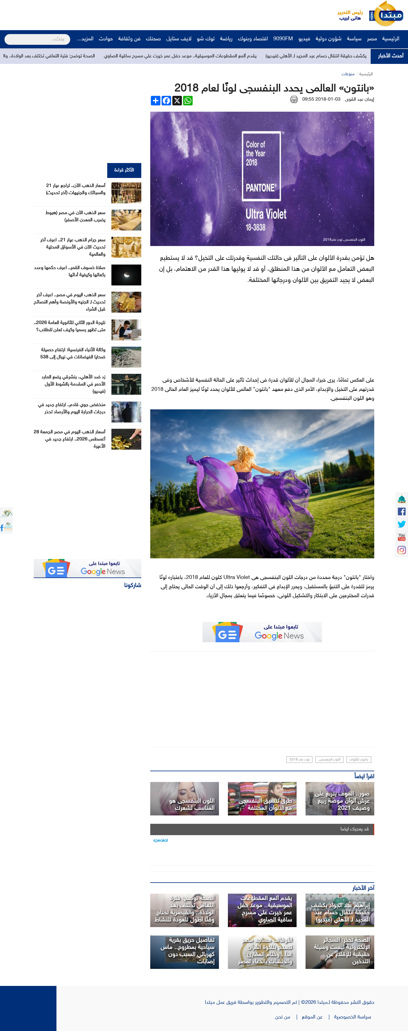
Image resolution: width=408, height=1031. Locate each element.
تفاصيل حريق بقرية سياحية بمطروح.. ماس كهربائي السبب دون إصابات (187, 951)
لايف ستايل (178, 39)
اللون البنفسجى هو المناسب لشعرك (191, 805)
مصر (372, 39)
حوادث (106, 39)
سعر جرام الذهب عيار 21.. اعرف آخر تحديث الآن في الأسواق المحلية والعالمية (72, 247)
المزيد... (85, 39)
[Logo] (347, 13)
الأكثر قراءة (124, 170)
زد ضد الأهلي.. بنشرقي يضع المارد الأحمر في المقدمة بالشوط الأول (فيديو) (73, 384)
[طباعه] (294, 99)
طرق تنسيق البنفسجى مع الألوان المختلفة (265, 805)
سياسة (354, 39)
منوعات (348, 74)
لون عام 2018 (299, 759)
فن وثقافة (129, 39)
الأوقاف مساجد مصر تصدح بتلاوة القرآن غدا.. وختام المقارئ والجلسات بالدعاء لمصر (265, 951)
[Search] (7, 35)
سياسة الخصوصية (354, 1017)
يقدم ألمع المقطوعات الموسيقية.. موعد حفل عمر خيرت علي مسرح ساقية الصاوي (229, 56)
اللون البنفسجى (329, 759)
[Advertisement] (112, 13)
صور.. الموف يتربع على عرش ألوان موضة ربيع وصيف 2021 (342, 801)
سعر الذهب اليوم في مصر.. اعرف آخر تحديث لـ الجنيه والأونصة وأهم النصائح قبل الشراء (69, 302)
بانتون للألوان (358, 759)
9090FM (283, 39)
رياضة (226, 39)
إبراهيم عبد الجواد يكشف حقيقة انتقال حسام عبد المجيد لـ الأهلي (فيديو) (340, 913)
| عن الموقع (318, 1017)
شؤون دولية (329, 39)
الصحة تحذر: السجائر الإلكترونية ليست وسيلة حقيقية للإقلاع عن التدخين (342, 951)
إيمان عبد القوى (359, 99)
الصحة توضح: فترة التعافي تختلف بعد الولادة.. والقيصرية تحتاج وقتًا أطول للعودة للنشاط (184, 909)
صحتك (153, 39)
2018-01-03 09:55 (321, 99)
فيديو (304, 39)
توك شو (206, 39)
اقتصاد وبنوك (253, 39)
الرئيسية (391, 39)
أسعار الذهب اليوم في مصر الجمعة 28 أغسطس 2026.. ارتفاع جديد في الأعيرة (69, 439)
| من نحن (288, 1017)
